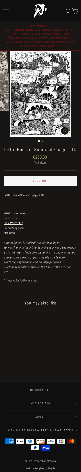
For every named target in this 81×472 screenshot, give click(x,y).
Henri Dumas (19, 213)
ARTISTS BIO (40, 403)
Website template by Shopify (40, 468)
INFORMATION (40, 389)
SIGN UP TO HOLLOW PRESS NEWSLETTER (40, 430)
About (40, 416)
